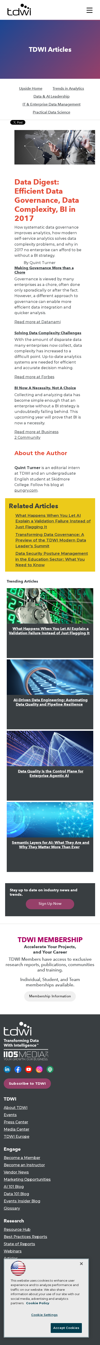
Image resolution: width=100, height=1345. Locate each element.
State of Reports (19, 1244)
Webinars (13, 1251)
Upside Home (30, 88)
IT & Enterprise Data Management (51, 104)
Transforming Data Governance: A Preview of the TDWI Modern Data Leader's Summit (50, 540)
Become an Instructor (24, 1165)
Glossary (12, 1208)
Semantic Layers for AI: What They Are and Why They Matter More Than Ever (50, 844)
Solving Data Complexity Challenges (47, 333)
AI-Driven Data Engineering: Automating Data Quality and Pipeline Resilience (50, 702)
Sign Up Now (50, 903)
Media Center (16, 1129)
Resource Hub (17, 1229)
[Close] (81, 1264)
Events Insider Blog (22, 1201)
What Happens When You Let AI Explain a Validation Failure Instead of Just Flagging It (53, 521)
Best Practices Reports (25, 1237)
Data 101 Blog (16, 1194)
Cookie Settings (44, 1315)
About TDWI (15, 1107)
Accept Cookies (66, 1328)
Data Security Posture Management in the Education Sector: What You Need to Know (51, 559)
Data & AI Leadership (51, 96)
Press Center (16, 1122)
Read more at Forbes (34, 376)
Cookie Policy (37, 1303)
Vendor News (16, 1172)
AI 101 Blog (14, 1186)
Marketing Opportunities (27, 1179)
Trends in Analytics (68, 88)
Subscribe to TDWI (27, 1083)
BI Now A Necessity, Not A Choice (45, 388)
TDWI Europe (16, 1136)
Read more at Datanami (37, 321)
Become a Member (22, 1158)
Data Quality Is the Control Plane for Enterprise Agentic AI (50, 773)
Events (10, 1115)
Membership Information (50, 996)
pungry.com (26, 490)
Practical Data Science (51, 112)
